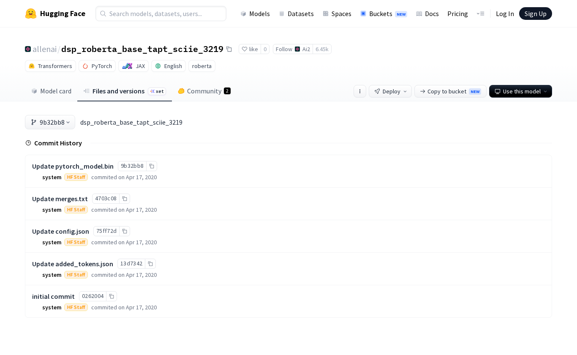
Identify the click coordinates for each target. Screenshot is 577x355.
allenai (45, 49)
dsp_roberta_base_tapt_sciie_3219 (142, 48)
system (52, 177)
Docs (432, 13)
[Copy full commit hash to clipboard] (151, 166)
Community (208, 91)
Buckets (387, 13)
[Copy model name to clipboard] (229, 49)
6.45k (322, 49)
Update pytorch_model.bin (73, 166)
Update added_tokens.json (72, 263)
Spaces (341, 13)
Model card (55, 91)
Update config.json (60, 231)
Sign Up (536, 13)
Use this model (522, 91)
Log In (505, 13)
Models (259, 13)
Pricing (457, 13)
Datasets (301, 13)
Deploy (391, 91)
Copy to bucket (453, 91)
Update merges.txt (60, 198)
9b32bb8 (52, 122)
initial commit (53, 296)
